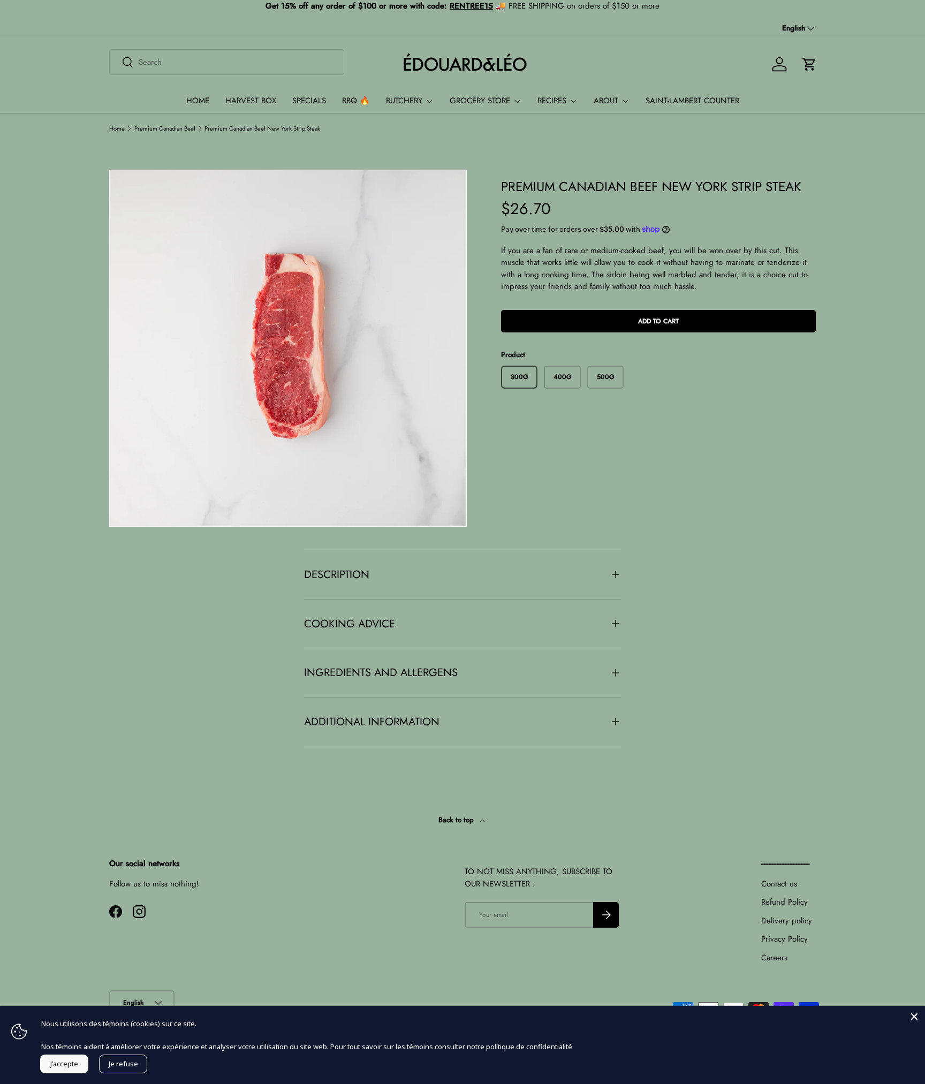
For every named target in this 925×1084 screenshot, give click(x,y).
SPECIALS (309, 101)
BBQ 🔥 (356, 101)
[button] (809, 64)
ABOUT (606, 101)
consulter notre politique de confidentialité (503, 1046)
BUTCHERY (404, 101)
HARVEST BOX (250, 101)
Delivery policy (786, 921)
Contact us (779, 884)
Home (117, 129)
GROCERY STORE (480, 101)
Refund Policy (784, 902)
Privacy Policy (784, 939)
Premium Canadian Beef (164, 129)
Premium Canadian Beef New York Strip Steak (262, 129)
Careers (774, 958)
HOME (197, 101)
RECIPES (551, 101)
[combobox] (227, 62)
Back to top (457, 820)
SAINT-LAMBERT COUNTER (692, 101)
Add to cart (658, 321)
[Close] (914, 1016)
